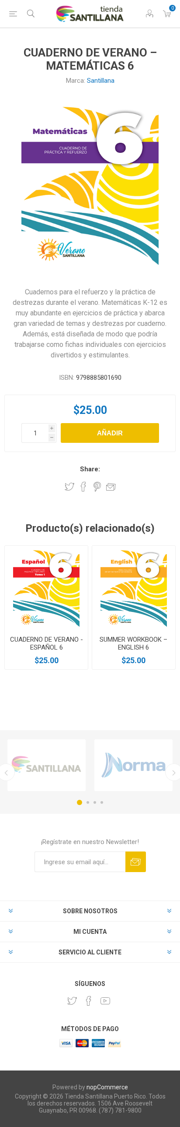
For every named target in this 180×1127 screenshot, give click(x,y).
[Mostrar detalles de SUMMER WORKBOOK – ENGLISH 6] (133, 587)
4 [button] (101, 802)
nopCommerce (107, 1087)
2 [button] (88, 802)
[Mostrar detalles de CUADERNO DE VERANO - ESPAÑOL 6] (46, 587)
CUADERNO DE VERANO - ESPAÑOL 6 (46, 643)
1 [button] (79, 802)
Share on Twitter (69, 486)
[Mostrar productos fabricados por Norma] (133, 765)
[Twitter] (72, 1001)
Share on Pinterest (97, 486)
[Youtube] (105, 1001)
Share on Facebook (83, 486)
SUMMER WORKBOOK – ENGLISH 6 (133, 643)
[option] (46, 765)
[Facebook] (89, 1001)
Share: (90, 469)
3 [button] (94, 802)
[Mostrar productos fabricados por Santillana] (46, 765)
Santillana (100, 81)
